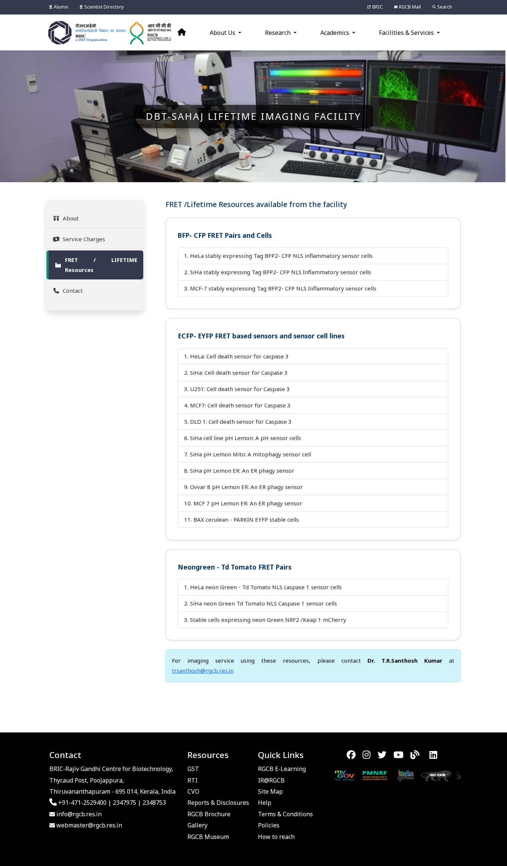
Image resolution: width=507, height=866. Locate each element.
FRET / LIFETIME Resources (101, 264)
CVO (193, 791)
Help (264, 802)
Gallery (197, 825)
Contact (73, 290)
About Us (223, 33)
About (71, 218)
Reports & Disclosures (218, 802)
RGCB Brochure (208, 814)
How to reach (276, 837)
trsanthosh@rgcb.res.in (202, 670)
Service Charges (84, 239)
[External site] (356, 775)
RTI (192, 780)
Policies (268, 825)
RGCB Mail (410, 7)
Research (278, 33)
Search (444, 7)
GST (193, 769)
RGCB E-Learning (282, 769)
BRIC (377, 7)
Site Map (270, 791)
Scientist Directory (104, 7)
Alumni (61, 7)
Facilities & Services (407, 33)
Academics (335, 33)
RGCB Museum (208, 837)
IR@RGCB (271, 780)
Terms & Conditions (285, 814)
